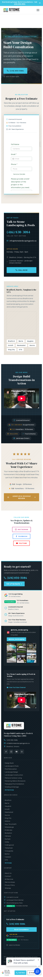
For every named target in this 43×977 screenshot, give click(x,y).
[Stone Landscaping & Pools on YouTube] (16, 752)
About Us (8, 873)
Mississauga (9, 827)
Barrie (7, 803)
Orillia (7, 842)
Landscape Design (11, 772)
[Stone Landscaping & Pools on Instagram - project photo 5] (21, 658)
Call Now (23, 270)
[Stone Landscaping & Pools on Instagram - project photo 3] (31, 648)
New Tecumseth (11, 824)
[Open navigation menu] (38, 10)
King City (8, 818)
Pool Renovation (11, 769)
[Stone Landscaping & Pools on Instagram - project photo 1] (11, 648)
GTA (6, 860)
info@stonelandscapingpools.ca (23, 241)
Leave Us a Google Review (22, 497)
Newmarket (9, 812)
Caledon (8, 857)
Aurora (7, 815)
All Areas (8, 863)
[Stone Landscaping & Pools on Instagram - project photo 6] (31, 658)
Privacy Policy (10, 885)
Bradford (8, 800)
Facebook (22, 536)
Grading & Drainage (12, 787)
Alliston (7, 821)
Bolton (7, 854)
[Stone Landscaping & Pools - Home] (11, 10)
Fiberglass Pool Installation (14, 784)
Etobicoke (8, 830)
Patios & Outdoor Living (13, 778)
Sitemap (8, 888)
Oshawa (8, 836)
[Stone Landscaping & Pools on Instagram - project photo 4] (11, 658)
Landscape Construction (14, 775)
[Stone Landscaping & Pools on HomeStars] (22, 752)
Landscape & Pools (11, 766)
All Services (9, 790)
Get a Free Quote (13, 584)
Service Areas (10, 882)
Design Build (9, 763)
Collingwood (9, 845)
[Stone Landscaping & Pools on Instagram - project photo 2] (21, 648)
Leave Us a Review (14, 945)
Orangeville (9, 851)
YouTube (23, 543)
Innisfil (7, 809)
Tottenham (9, 848)
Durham (7, 839)
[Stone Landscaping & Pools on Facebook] (6, 752)
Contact (8, 876)
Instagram (23, 529)
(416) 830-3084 (19, 4)
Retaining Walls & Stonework (15, 781)
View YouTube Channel (17, 687)
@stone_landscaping (16, 639)
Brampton (8, 833)
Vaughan (8, 806)
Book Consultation (21, 929)
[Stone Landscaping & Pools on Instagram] (11, 752)
